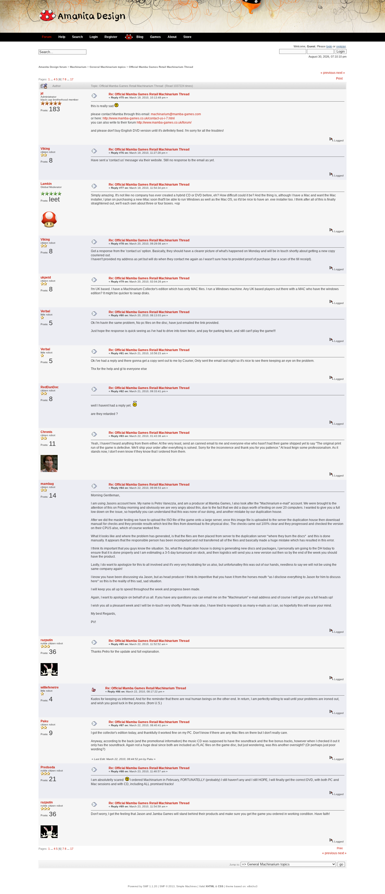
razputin (47, 640)
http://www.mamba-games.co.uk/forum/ (164, 122)
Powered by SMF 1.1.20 (142, 886)
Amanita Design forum (52, 66)
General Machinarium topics (108, 66)
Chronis (46, 432)
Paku (44, 721)
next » (340, 73)
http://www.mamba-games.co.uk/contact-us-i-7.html (139, 118)
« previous (328, 73)
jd (42, 93)
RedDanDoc (50, 387)
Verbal (45, 311)
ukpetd (46, 277)
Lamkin (46, 184)
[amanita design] (127, 36)
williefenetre (50, 687)
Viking (45, 149)
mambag (47, 484)
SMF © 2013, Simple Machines (178, 886)
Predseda (48, 767)
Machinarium (78, 66)
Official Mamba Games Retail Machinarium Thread (161, 66)
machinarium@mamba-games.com (176, 114)
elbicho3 (252, 886)
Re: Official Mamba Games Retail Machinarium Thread (149, 94)
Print (339, 78)
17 (71, 79)
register (341, 46)
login (329, 46)
